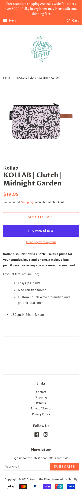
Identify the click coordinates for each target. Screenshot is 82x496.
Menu (12, 21)
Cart (75, 21)
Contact (41, 392)
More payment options (41, 242)
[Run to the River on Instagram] (45, 435)
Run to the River (40, 479)
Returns (41, 403)
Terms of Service (41, 408)
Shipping (27, 202)
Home (7, 78)
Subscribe (64, 466)
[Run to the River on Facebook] (36, 435)
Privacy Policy (41, 414)
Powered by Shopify (64, 479)
